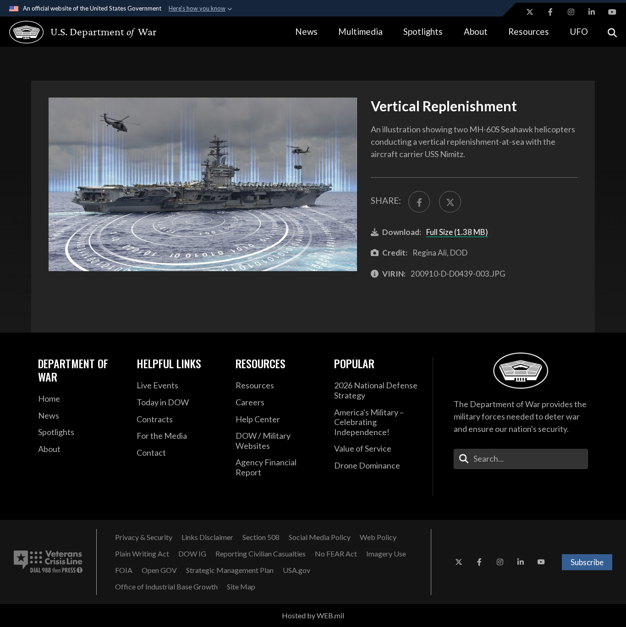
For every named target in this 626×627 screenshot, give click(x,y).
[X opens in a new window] (530, 12)
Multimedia (360, 31)
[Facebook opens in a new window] (550, 12)
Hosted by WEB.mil (313, 615)
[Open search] (612, 32)
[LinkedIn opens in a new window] (592, 12)
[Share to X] (450, 202)
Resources (528, 31)
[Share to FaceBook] (419, 202)
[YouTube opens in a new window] (612, 12)
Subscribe (587, 562)
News (306, 31)
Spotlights (423, 31)
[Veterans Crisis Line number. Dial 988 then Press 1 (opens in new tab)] (48, 562)
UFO (579, 31)
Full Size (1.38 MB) (457, 232)
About (476, 31)
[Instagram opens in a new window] (571, 12)
